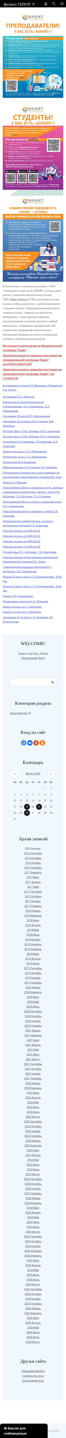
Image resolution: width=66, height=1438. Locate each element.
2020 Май (33, 1001)
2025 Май (33, 1270)
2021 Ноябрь (33, 1073)
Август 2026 (33, 773)
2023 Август (33, 1174)
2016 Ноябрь (33, 863)
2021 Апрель (33, 1045)
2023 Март (33, 1150)
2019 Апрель (33, 958)
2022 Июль (33, 1112)
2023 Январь (33, 1140)
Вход (42, 658)
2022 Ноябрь (33, 1131)
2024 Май (33, 1217)
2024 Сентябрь (33, 1236)
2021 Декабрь (33, 1078)
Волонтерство (18, 713)
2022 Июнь (33, 1107)
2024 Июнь (33, 1222)
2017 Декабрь (33, 906)
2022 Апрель (33, 1097)
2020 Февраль (33, 992)
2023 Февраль (33, 1145)
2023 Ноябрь (33, 1188)
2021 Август (33, 1059)
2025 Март (33, 1260)
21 (39, 807)
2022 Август (33, 1116)
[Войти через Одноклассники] (42, 743)
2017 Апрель (33, 882)
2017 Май (33, 886)
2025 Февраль (33, 1255)
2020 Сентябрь (33, 1011)
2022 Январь (33, 1083)
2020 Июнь (33, 1006)
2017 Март (33, 877)
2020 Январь (33, 987)
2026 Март (33, 1318)
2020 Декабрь (33, 1025)
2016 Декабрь (33, 867)
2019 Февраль (33, 949)
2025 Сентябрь (33, 1289)
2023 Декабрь (33, 1193)
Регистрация (29, 658)
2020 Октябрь (33, 1016)
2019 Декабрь (33, 982)
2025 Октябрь (33, 1294)
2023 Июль (33, 1169)
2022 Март (33, 1092)
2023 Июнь (33, 1164)
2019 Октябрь (33, 973)
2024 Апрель (33, 1212)
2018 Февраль (33, 915)
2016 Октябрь (33, 858)
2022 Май (33, 1102)
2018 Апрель (33, 925)
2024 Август (33, 1231)
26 (27, 813)
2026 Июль (33, 1337)
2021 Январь (33, 1030)
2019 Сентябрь (33, 968)
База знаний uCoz (33, 1380)
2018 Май (33, 930)
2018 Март (33, 920)
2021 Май (33, 1049)
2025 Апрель (33, 1265)
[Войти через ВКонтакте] (30, 743)
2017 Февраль (33, 872)
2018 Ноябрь (33, 939)
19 (27, 807)
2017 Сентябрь (33, 891)
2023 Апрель (33, 1155)
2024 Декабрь (33, 1251)
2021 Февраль (33, 1035)
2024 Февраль (33, 1203)
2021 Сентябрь (33, 1064)
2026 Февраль (33, 1313)
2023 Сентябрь (33, 1179)
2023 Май (33, 1160)
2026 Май (33, 1327)
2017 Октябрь (33, 896)
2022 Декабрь (33, 1136)
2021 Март (33, 1040)
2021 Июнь (33, 1054)
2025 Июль (33, 1279)
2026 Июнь (33, 1332)
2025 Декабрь (33, 1303)
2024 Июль (33, 1227)
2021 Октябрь (33, 1068)
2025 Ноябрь (33, 1298)
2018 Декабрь (33, 944)
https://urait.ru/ (19, 299)
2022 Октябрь (33, 1126)
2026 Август (33, 1342)
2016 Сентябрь (33, 853)
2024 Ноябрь (33, 1246)
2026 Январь (33, 1308)
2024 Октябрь (33, 1241)
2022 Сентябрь (33, 1121)
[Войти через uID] (23, 743)
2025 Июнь (33, 1274)
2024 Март (33, 1207)
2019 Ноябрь (33, 977)
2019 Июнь (33, 963)
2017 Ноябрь (33, 901)
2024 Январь (33, 1198)
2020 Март (33, 997)
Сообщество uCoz (33, 1375)
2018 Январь (33, 910)
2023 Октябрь (33, 1183)
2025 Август (33, 1284)
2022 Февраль (33, 1088)
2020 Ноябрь (33, 1021)
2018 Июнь (33, 934)
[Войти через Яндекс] (36, 743)
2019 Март (33, 954)
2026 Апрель (33, 1322)
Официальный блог (33, 1371)
